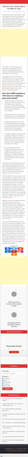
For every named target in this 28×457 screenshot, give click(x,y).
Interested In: (5, 376)
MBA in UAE (12, 86)
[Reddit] (20, 248)
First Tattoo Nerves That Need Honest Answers (13, 419)
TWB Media (15, 448)
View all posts (14, 352)
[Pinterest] (14, 251)
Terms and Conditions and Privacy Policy (16, 451)
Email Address (5, 371)
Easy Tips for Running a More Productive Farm (13, 436)
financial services (16, 202)
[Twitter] (14, 248)
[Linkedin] (8, 251)
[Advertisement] (14, 43)
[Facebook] (8, 248)
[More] (14, 254)
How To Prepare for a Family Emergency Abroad (14, 422)
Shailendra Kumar (21, 11)
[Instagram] (20, 251)
